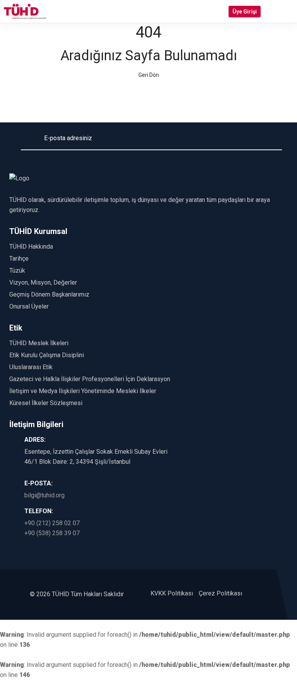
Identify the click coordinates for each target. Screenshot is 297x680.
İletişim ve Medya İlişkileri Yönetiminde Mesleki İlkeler (82, 391)
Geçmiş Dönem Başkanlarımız (49, 294)
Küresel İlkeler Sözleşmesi (45, 403)
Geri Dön (148, 75)
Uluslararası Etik (31, 367)
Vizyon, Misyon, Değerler (43, 282)
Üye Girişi (244, 11)
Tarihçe (19, 258)
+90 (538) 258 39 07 (52, 533)
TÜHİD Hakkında (31, 246)
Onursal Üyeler (29, 306)
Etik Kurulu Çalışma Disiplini (46, 355)
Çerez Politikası (220, 593)
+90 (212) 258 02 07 (52, 523)
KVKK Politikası (171, 593)
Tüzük (17, 270)
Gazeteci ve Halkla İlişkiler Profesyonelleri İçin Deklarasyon (89, 379)
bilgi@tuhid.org (44, 495)
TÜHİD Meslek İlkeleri (38, 343)
